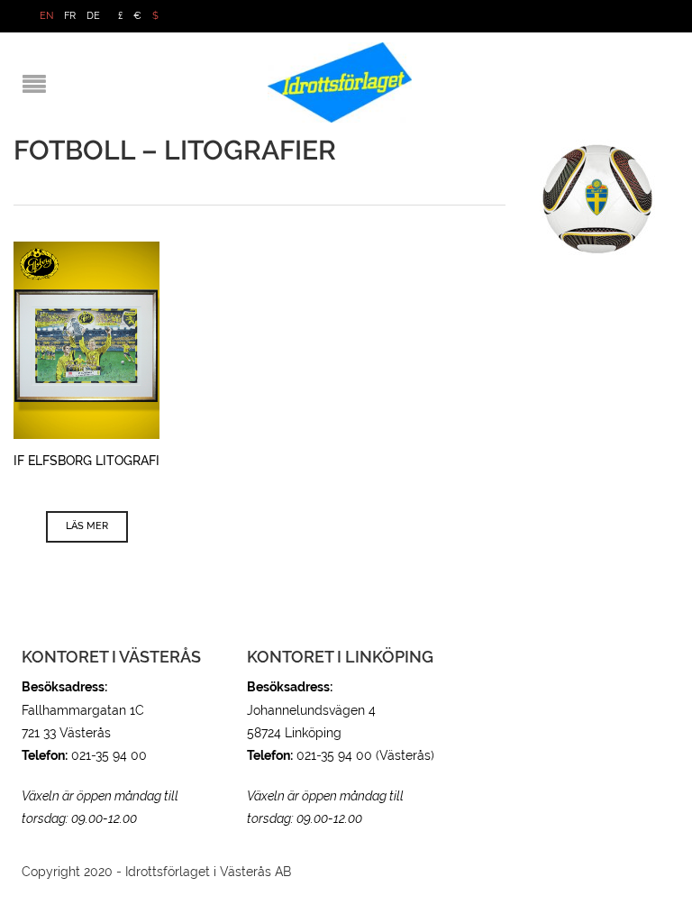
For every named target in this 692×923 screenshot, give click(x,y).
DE (93, 16)
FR (70, 16)
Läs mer (87, 526)
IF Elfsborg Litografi (86, 460)
